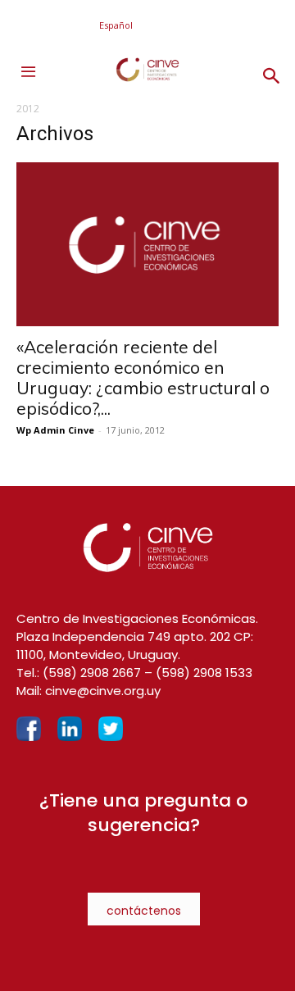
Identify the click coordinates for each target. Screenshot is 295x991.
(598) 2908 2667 (92, 672)
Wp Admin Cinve (55, 430)
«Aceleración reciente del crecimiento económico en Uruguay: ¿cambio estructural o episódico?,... (143, 377)
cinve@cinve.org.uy (103, 690)
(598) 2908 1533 (204, 672)
